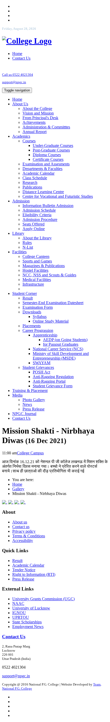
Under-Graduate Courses (53, 145)
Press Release (34, 409)
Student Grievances (38, 367)
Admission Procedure (40, 219)
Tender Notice (23, 570)
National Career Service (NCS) (58, 349)
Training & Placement (30, 390)
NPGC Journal (24, 413)
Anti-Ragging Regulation (53, 376)
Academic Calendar (38, 173)
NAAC (18, 603)
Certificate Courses (48, 159)
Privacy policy (24, 531)
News (27, 404)
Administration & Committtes (46, 127)
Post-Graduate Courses (51, 150)
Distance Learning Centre (43, 192)
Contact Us (21, 58)
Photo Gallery (34, 400)
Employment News (27, 626)
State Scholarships (27, 622)
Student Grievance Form (52, 386)
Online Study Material (51, 321)
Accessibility (22, 540)
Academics (21, 136)
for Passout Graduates (60, 344)
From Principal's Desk (40, 118)
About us (19, 522)
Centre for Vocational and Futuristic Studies (58, 196)
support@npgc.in (14, 82)
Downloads (32, 312)
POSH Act (41, 372)
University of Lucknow (31, 608)
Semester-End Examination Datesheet (53, 303)
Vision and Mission (38, 113)
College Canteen (36, 256)
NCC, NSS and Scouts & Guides (49, 275)
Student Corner (24, 293)
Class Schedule (35, 178)
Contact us (20, 526)
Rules (27, 242)
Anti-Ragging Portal (49, 381)
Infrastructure (33, 284)
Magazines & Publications (44, 266)
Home (17, 53)
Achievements (34, 122)
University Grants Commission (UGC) (43, 599)
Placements (32, 326)
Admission (21, 201)
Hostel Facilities (35, 270)
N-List (28, 247)
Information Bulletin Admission (48, 205)
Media (17, 395)
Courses (29, 141)
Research (30, 182)
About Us (20, 104)
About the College (37, 108)
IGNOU (19, 613)
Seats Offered (34, 224)
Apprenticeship (45, 335)
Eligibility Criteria (37, 215)
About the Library (37, 238)
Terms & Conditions (28, 536)
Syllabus (40, 316)
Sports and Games (37, 261)
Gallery (18, 489)
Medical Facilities (37, 279)
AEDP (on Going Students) (65, 339)
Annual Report (35, 131)
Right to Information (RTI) (33, 574)
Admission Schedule (39, 210)
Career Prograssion (38, 330)
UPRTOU (20, 617)
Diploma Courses (47, 155)
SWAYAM (41, 363)
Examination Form (38, 307)
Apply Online (34, 229)
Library (18, 233)
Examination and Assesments (46, 164)
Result (28, 298)
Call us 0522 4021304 (17, 75)
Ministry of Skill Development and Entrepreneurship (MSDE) (61, 355)
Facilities (19, 252)
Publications (32, 187)
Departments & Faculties (42, 168)
